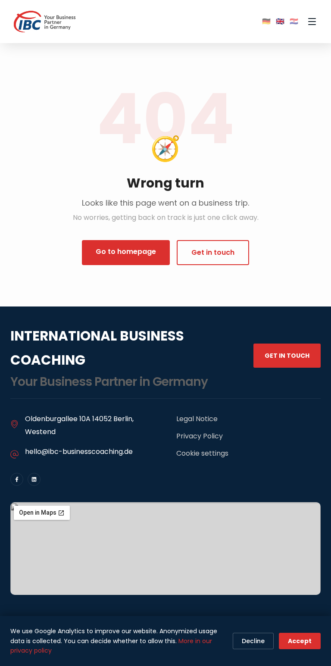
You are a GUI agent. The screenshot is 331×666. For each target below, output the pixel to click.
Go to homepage (126, 251)
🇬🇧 (280, 21)
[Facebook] (16, 479)
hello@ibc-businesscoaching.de (79, 452)
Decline (253, 641)
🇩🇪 (266, 21)
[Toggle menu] (312, 21)
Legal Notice (197, 419)
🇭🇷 (294, 21)
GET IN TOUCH (287, 355)
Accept (300, 641)
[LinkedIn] (34, 479)
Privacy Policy (199, 436)
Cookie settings (202, 453)
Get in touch (212, 252)
